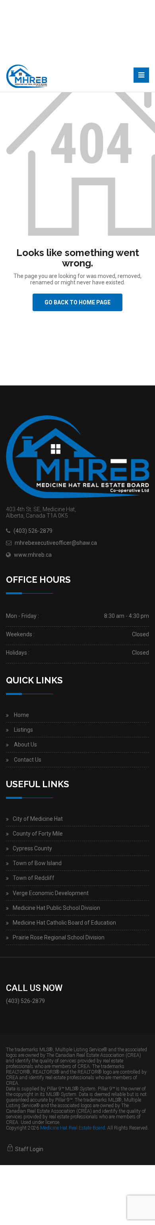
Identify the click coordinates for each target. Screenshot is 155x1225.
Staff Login (28, 1149)
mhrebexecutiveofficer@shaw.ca (56, 543)
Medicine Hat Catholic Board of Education (64, 922)
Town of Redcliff (33, 878)
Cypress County (32, 848)
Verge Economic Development (51, 893)
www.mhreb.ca (33, 555)
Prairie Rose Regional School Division (59, 937)
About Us (25, 744)
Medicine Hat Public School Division (56, 908)
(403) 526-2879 (33, 531)
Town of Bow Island (37, 863)
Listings (23, 730)
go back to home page (77, 302)
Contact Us (27, 759)
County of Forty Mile (38, 833)
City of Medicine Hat (38, 819)
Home (21, 715)
